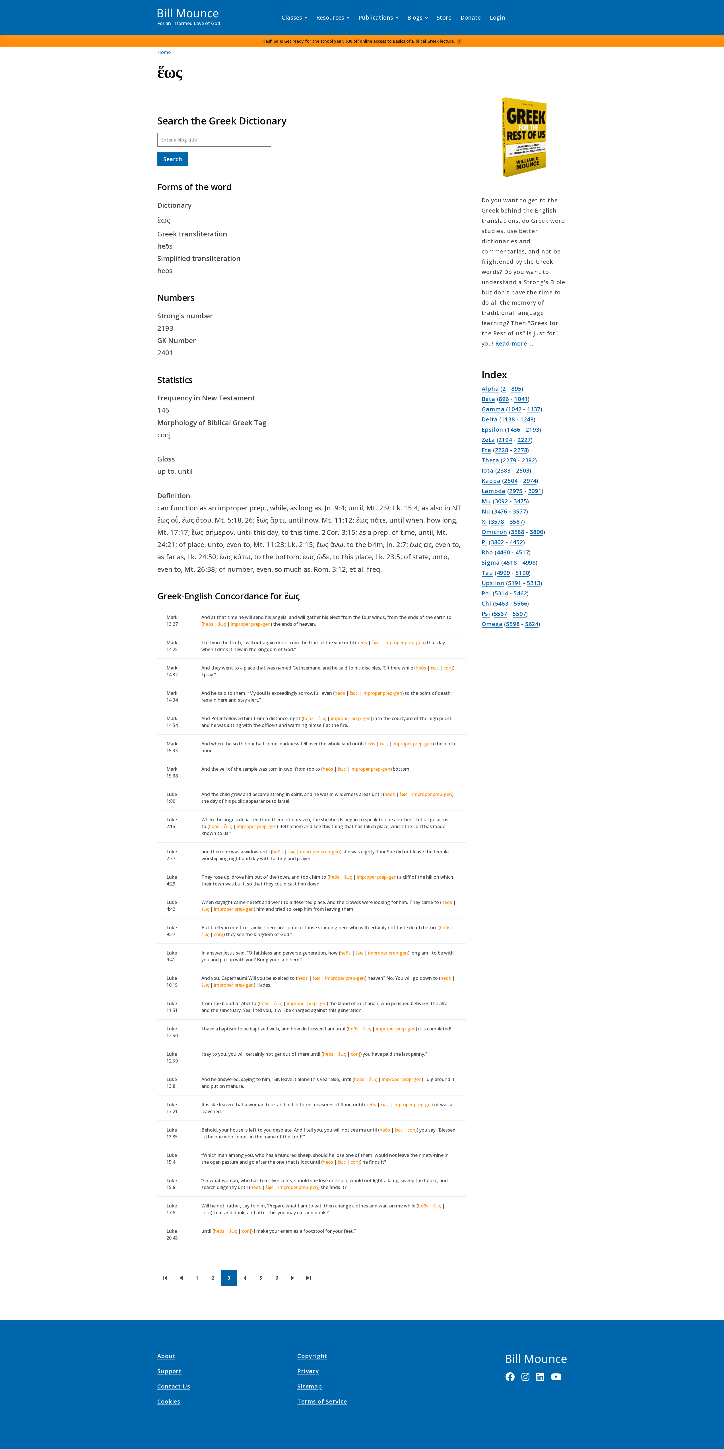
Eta (486, 450)
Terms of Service (322, 1402)
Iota (488, 470)
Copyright (312, 1357)
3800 (536, 532)
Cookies (169, 1402)
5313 (533, 583)
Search (172, 159)
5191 (514, 583)
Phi (486, 593)
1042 (514, 409)
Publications (375, 17)
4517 (522, 552)
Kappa (491, 481)
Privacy (308, 1372)
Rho (487, 552)
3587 (516, 521)
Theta (490, 460)
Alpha (490, 388)
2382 (528, 460)
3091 (535, 491)
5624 (532, 624)
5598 (512, 624)
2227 (524, 440)
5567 (500, 614)
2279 (509, 460)
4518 (510, 562)
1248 (527, 419)
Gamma (493, 409)
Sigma (491, 562)
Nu (486, 511)
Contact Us (173, 1387)
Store (444, 17)
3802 (497, 542)
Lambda (494, 491)
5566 (520, 603)
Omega (492, 624)
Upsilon (493, 583)
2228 (501, 450)
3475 (520, 501)
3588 (517, 532)
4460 (503, 552)
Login (497, 17)
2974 (530, 481)
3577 (519, 511)
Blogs (414, 17)
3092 (501, 501)
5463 (501, 603)
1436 (513, 429)
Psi (486, 614)
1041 (521, 399)
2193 (532, 429)
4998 (529, 562)
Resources (330, 17)
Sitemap (309, 1387)
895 (516, 388)
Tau (487, 573)
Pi (484, 542)
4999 (503, 573)
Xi (484, 521)
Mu (486, 501)
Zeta (488, 440)
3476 (500, 511)
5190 (522, 573)
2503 (522, 470)
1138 (508, 419)
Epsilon (493, 429)
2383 (503, 470)
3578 (497, 521)
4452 (516, 542)
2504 (510, 481)
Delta (490, 419)
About (166, 1357)
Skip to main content (15, 10)
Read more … (514, 343)
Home (164, 52)
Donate (471, 17)
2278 (520, 450)
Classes (292, 17)
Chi (486, 603)
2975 (516, 491)
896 (504, 399)
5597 (519, 614)
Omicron (495, 532)
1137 (534, 409)
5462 (520, 593)
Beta (488, 399)
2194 (505, 440)
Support (169, 1372)
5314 (501, 593)
